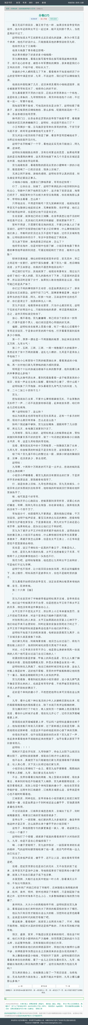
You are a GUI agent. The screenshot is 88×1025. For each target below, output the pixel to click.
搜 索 (44, 3)
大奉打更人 (24, 1004)
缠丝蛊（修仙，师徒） (54, 1004)
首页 (7, 8)
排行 (31, 3)
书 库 (25, 3)
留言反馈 (53, 19)
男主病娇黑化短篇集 (72, 1006)
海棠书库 (8, 3)
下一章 (67, 986)
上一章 (20, 986)
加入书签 (44, 19)
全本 (37, 3)
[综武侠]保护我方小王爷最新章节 (30, 1016)
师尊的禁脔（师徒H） (37, 1004)
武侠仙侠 (14, 8)
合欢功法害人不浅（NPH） (37, 1006)
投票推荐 (34, 19)
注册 (82, 3)
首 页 (18, 3)
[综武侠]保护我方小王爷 (27, 8)
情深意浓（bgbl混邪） (56, 1006)
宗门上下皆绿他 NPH (19, 1006)
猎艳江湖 (39, 1009)
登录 (77, 3)
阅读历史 (71, 3)
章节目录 (44, 986)
